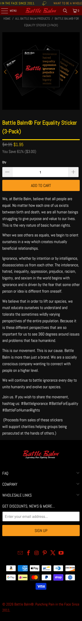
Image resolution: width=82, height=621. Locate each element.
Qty (4, 162)
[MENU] (2, 10)
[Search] (65, 10)
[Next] (76, 72)
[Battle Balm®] (41, 10)
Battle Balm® (24, 604)
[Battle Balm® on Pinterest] (44, 553)
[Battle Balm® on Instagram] (36, 553)
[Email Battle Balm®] (20, 553)
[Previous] (5, 72)
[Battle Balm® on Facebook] (28, 553)
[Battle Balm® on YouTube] (61, 553)
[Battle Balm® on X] (53, 553)
